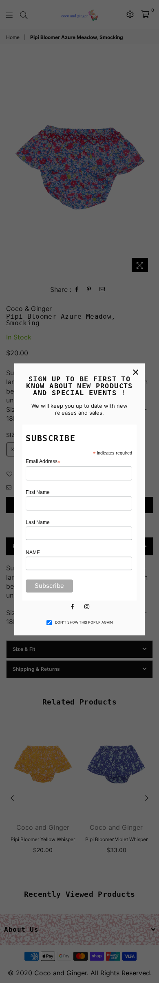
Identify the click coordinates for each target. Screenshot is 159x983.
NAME (33, 552)
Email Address (43, 462)
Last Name (38, 522)
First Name (38, 493)
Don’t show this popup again (84, 623)
